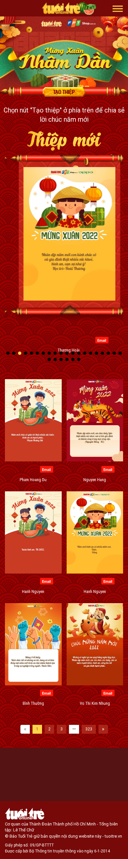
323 (88, 729)
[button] (118, 8)
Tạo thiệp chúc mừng (64, 92)
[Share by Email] (96, 339)
